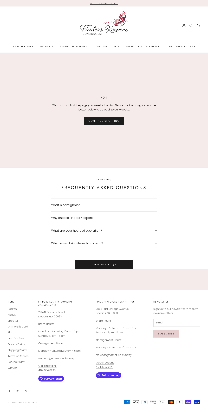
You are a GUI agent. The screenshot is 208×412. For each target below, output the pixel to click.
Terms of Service (18, 356)
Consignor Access (180, 46)
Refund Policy (16, 362)
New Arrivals (23, 46)
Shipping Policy (17, 350)
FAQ (116, 46)
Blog (10, 332)
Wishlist (12, 368)
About (12, 315)
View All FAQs (104, 264)
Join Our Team (17, 338)
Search (12, 309)
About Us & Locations (142, 46)
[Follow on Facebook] (9, 391)
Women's (47, 46)
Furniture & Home (73, 46)
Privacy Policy (16, 344)
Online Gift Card (18, 326)
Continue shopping (104, 120)
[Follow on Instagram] (18, 391)
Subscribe (166, 333)
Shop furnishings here (104, 3)
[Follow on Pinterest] (26, 391)
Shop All (13, 321)
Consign (100, 46)
